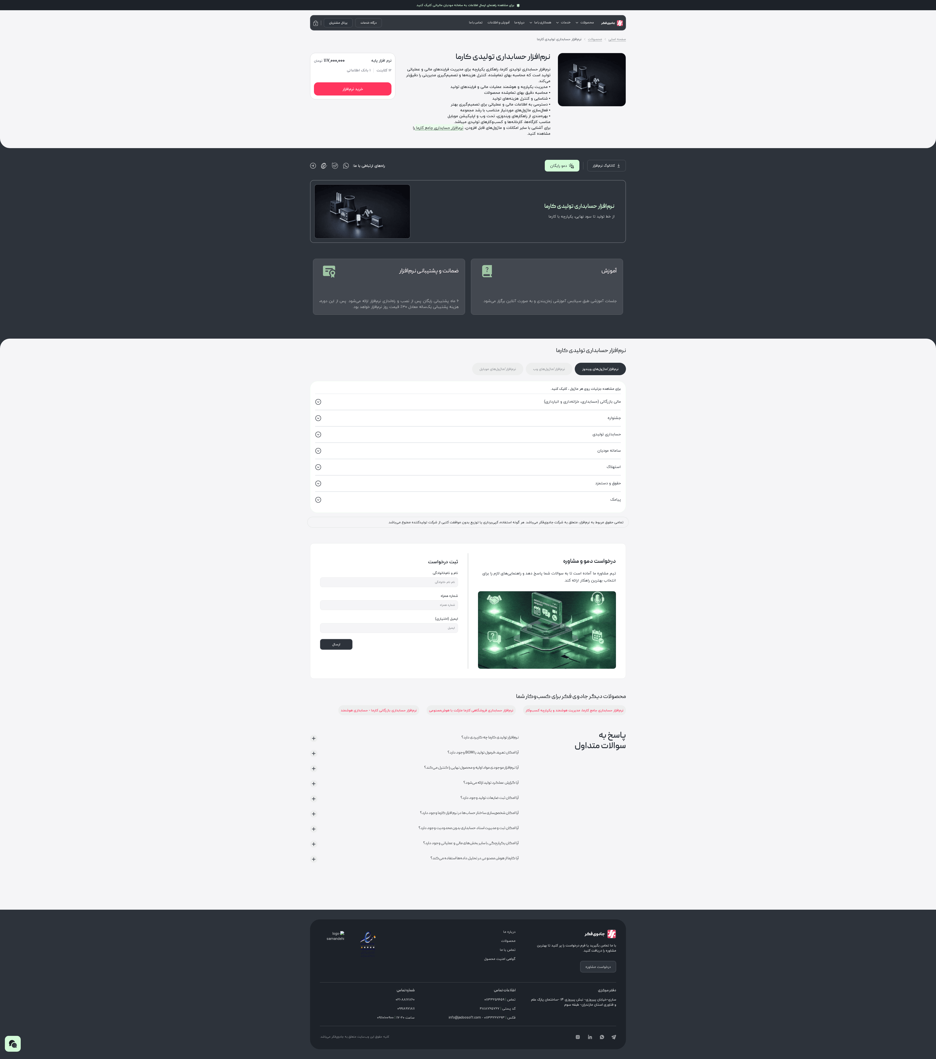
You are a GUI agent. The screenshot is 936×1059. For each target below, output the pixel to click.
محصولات (587, 22)
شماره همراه (449, 595)
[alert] (468, 5)
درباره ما (519, 22)
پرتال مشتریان (338, 22)
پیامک (615, 499)
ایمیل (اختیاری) (446, 618)
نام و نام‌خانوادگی (445, 572)
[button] (13, 1044)
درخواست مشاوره (598, 967)
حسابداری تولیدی (607, 434)
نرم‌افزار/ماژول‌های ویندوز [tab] (600, 369)
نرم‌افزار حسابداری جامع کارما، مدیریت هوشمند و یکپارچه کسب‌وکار (575, 710)
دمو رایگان (558, 165)
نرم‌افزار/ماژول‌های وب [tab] (549, 369)
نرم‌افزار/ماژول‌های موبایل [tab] (497, 369)
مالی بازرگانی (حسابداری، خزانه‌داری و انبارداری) (582, 401)
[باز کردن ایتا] (324, 165)
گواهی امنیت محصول (500, 959)
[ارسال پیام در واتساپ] (346, 165)
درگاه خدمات (369, 22)
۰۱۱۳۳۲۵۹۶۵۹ (494, 999)
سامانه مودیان (609, 450)
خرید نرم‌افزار (352, 89)
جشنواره (614, 417)
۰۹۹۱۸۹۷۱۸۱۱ (406, 1008)
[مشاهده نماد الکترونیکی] (368, 944)
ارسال (336, 644)
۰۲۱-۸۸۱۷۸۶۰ (405, 999)
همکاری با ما (542, 22)
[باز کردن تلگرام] (313, 165)
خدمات (566, 22)
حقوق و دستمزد (608, 483)
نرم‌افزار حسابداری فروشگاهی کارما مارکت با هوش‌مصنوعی (471, 710)
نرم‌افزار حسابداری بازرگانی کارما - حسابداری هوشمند (379, 710)
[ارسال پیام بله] (335, 165)
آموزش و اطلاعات (498, 22)
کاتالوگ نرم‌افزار (604, 165)
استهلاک (614, 466)
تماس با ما (476, 22)
